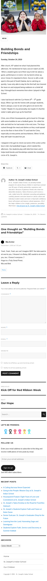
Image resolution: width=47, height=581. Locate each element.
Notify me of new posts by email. (15, 368)
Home (6, 556)
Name (4, 327)
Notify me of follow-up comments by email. (19, 363)
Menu (4, 38)
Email (4, 339)
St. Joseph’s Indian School (15, 562)
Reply (4, 270)
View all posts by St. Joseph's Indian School (31, 206)
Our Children (9, 567)
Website (4, 351)
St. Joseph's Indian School (13, 214)
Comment (6, 294)
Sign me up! (8, 468)
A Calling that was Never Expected (16, 487)
